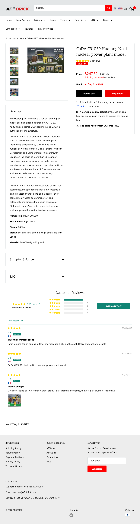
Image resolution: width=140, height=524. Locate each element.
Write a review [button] (114, 306)
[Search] (108, 8)
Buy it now (117, 93)
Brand (106, 20)
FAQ (48, 461)
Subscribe (97, 468)
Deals (53, 20)
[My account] (115, 8)
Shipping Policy (13, 448)
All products (18, 38)
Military (38, 20)
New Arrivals (23, 20)
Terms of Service (14, 466)
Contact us (52, 457)
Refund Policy (12, 452)
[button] (83, 60)
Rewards (28, 28)
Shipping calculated (94, 77)
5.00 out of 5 (33, 304)
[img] (14, 328)
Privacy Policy (12, 461)
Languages (11, 28)
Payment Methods (14, 457)
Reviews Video (45, 28)
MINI (93, 20)
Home (8, 20)
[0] (132, 9)
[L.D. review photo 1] (14, 400)
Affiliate (50, 448)
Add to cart (89, 93)
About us (51, 452)
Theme (63, 20)
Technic (79, 20)
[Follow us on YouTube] (71, 515)
